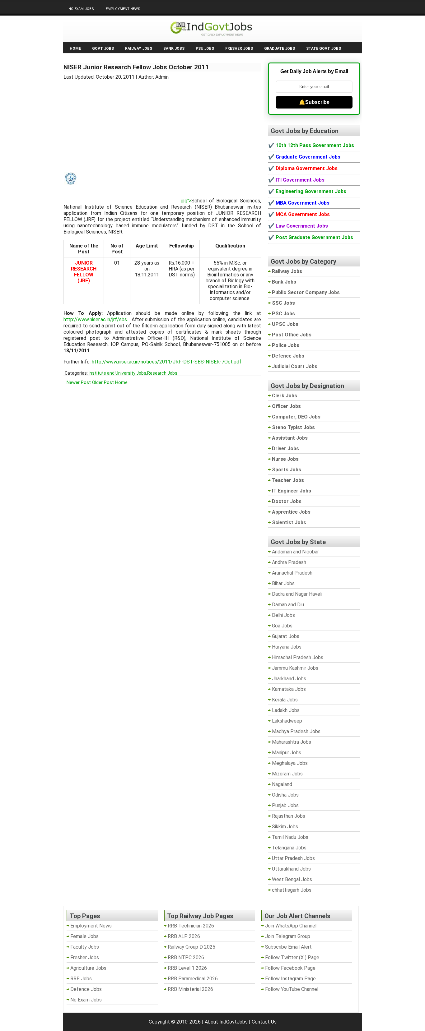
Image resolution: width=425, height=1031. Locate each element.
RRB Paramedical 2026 (193, 979)
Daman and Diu (288, 605)
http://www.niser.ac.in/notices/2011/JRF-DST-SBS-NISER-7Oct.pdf (166, 362)
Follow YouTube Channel (291, 989)
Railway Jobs (138, 48)
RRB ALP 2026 (184, 936)
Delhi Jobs (283, 615)
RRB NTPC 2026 (186, 957)
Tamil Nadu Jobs (290, 837)
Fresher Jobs (239, 48)
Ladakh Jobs (286, 710)
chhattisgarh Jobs (291, 890)
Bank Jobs (173, 48)
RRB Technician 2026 (191, 926)
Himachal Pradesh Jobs (297, 657)
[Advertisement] (162, 122)
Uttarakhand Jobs (291, 869)
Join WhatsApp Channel (290, 926)
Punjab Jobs (285, 805)
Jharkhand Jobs (289, 679)
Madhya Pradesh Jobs (296, 731)
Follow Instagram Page (290, 979)
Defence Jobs (86, 989)
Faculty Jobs (84, 947)
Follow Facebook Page (290, 968)
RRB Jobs (81, 979)
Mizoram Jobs (287, 774)
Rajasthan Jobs (288, 816)
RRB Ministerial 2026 (190, 989)
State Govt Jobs (323, 48)
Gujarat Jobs (285, 636)
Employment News (123, 9)
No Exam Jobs (81, 9)
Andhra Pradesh (289, 562)
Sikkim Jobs (285, 827)
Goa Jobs (282, 626)
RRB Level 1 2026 (187, 968)
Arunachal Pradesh (292, 573)
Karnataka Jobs (289, 689)
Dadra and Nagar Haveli (297, 594)
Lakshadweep (287, 721)
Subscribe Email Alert (288, 947)
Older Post (103, 382)
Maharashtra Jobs (291, 742)
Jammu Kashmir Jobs (295, 668)
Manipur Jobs (286, 753)
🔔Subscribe (314, 102)
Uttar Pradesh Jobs (293, 858)
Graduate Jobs (279, 48)
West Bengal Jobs (292, 879)
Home (75, 48)
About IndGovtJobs (226, 1022)
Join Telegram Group (287, 936)
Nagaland (282, 784)
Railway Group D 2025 (191, 947)
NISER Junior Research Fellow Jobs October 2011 (136, 67)
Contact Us (264, 1022)
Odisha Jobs (285, 795)
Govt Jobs (103, 48)
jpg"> (186, 201)
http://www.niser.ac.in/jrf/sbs (95, 319)
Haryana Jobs (286, 647)
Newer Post (79, 382)
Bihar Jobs (283, 583)
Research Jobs (162, 373)
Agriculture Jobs (88, 968)
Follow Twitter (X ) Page (292, 957)
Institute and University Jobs (117, 373)
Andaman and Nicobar (295, 552)
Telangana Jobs (289, 848)
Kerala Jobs (285, 700)
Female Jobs (84, 936)
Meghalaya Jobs (290, 763)
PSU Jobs (205, 48)
